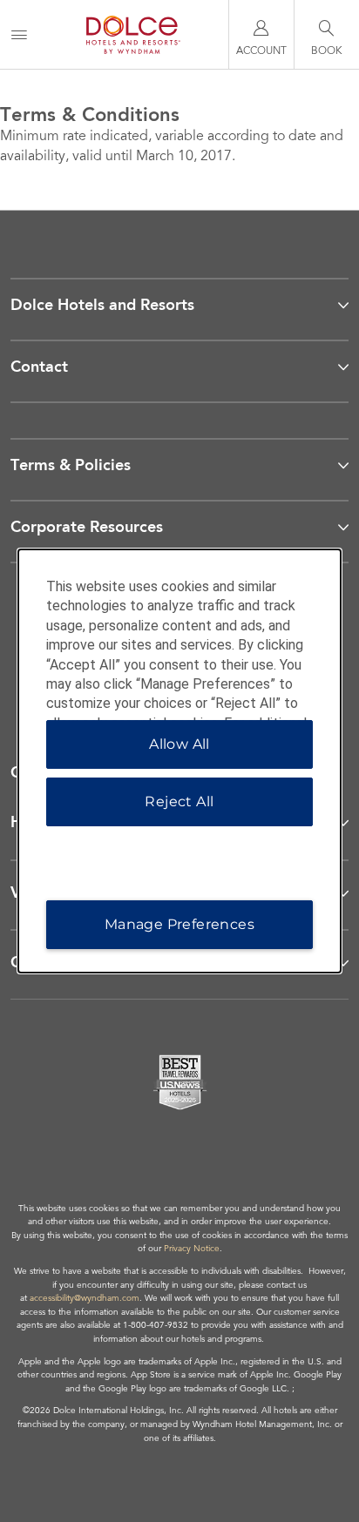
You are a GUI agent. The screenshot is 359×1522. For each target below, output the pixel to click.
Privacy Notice (192, 1249)
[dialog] (180, 761)
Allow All (179, 744)
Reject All (179, 801)
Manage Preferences (179, 924)
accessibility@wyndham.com (84, 1299)
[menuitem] (19, 34)
